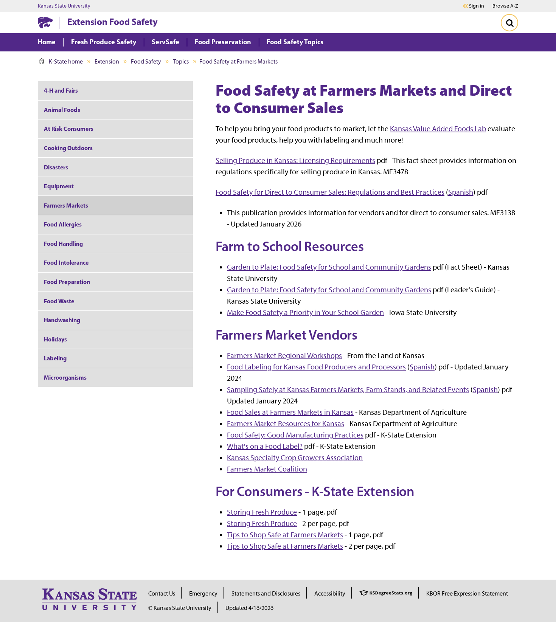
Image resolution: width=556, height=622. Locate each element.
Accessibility (329, 593)
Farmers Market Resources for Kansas (285, 423)
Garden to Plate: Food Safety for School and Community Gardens (329, 266)
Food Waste (59, 301)
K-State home (66, 61)
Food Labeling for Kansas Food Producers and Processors (316, 366)
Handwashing (62, 320)
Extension (107, 61)
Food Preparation (67, 281)
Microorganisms (65, 377)
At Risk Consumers (68, 128)
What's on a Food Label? (265, 446)
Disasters (56, 167)
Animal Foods (62, 109)
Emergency (203, 593)
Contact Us (161, 593)
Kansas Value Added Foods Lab (438, 128)
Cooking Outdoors (68, 148)
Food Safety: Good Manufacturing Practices (295, 434)
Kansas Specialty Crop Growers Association (295, 457)
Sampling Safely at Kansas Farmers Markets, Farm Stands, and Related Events (348, 389)
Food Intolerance (66, 262)
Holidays (55, 339)
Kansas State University (64, 6)
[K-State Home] (45, 22)
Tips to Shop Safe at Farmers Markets (285, 534)
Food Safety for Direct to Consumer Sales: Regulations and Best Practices (330, 192)
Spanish (460, 192)
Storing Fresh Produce (262, 512)
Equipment (59, 186)
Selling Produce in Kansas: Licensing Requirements (295, 160)
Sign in (476, 6)
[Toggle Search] (509, 22)
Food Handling (63, 243)
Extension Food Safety (112, 21)
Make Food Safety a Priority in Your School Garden (305, 312)
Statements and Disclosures (265, 593)
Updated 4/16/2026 (249, 607)
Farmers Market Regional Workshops (284, 355)
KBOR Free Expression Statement (467, 593)
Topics (181, 61)
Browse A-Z (505, 6)
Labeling (55, 358)
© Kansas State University (179, 607)
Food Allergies (63, 224)
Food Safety (146, 61)
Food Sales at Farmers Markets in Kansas (290, 412)
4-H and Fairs (61, 90)
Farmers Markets (66, 205)
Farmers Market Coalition (267, 468)
